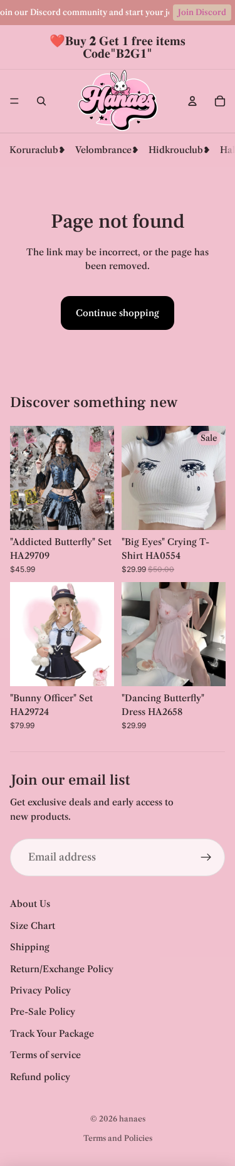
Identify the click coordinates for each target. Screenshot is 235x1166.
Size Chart (32, 925)
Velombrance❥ (107, 150)
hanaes (132, 1118)
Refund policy (40, 1077)
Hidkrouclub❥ (180, 150)
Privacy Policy (40, 990)
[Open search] (41, 101)
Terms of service (45, 1055)
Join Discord (202, 12)
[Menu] (14, 101)
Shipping (30, 947)
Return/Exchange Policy (61, 969)
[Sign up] (206, 857)
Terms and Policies (117, 1138)
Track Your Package (52, 1033)
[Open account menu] (192, 101)
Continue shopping (117, 313)
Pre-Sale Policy (42, 1011)
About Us (30, 903)
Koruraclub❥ (37, 150)
